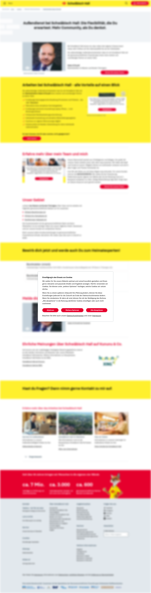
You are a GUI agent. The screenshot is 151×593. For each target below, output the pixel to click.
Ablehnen (50, 310)
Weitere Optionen (72, 310)
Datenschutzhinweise (75, 316)
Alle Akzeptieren (97, 310)
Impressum (96, 316)
